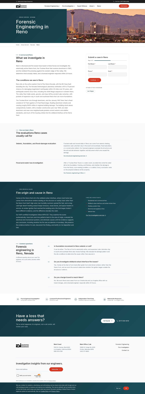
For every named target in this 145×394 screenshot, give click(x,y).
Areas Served (25, 45)
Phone (90, 71)
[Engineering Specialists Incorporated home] (21, 6)
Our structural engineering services (75, 156)
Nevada (32, 45)
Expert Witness (82, 6)
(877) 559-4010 (124, 321)
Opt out (118, 388)
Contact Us (125, 350)
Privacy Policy (52, 380)
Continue (93, 80)
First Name (91, 64)
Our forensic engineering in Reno (74, 173)
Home (17, 45)
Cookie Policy (45, 391)
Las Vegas (90, 91)
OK (126, 388)
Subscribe (55, 369)
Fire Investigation (68, 6)
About (91, 6)
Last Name (111, 64)
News (99, 6)
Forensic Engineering (51, 6)
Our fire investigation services (96, 215)
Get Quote (124, 6)
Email (110, 71)
